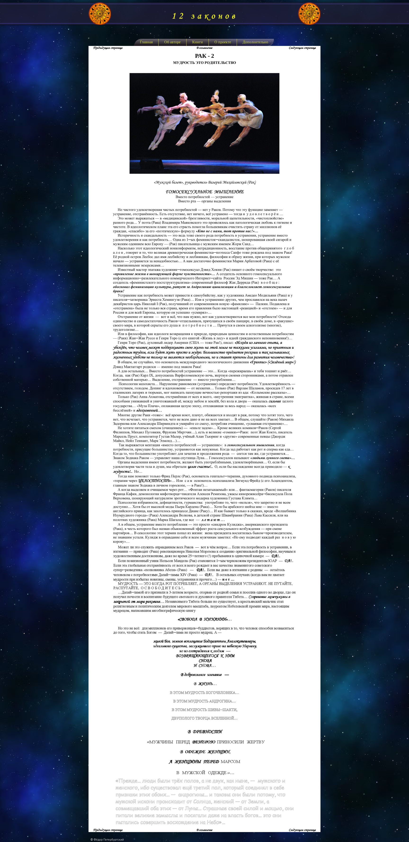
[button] (198, 42)
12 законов (204, 16)
